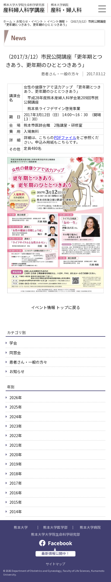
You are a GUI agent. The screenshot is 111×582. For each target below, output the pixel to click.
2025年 (15, 407)
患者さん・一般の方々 (28, 362)
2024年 (15, 416)
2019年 (15, 464)
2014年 (15, 511)
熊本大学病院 (90, 527)
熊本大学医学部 (55, 527)
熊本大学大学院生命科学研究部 (55, 534)
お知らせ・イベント (29, 21)
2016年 (15, 492)
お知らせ (17, 371)
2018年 (15, 473)
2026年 (15, 397)
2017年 (15, 483)
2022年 (15, 435)
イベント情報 (56, 21)
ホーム (7, 21)
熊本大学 (21, 527)
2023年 (15, 426)
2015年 (15, 502)
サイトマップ (55, 564)
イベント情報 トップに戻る (55, 307)
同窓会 (15, 352)
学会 (13, 343)
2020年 (15, 454)
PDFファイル (65, 137)
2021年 (15, 445)
